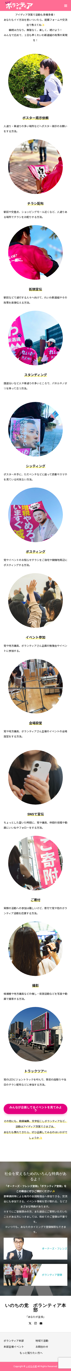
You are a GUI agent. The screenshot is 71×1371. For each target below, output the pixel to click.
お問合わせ (42, 1346)
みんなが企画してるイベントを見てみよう (35, 1109)
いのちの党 (31, 1366)
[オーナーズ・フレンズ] (35, 1239)
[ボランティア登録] (35, 1265)
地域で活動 (42, 1340)
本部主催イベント (14, 1346)
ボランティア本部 (14, 1340)
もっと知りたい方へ (31, 1353)
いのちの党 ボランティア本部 (35, 1307)
